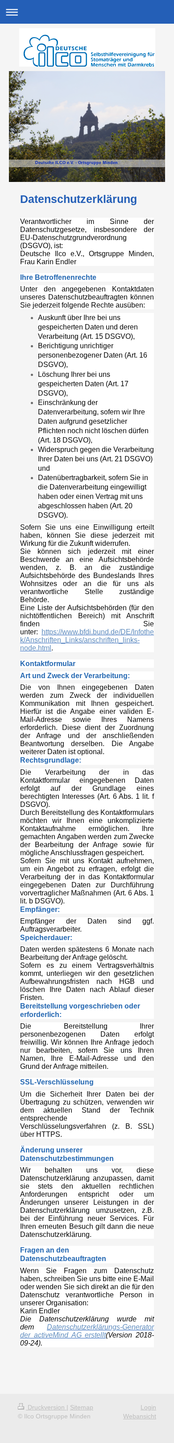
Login (148, 1407)
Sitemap (81, 1407)
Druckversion (46, 1407)
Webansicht (139, 1416)
